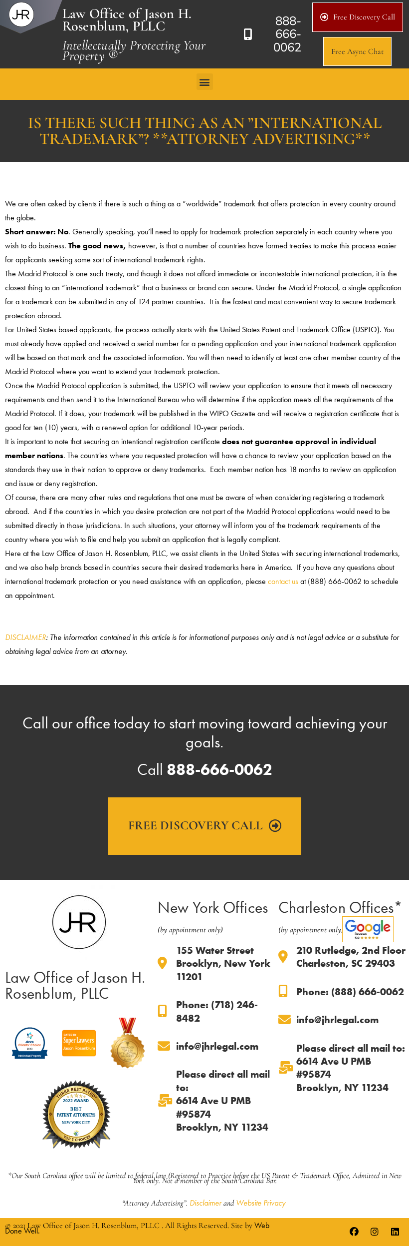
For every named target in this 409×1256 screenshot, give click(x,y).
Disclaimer (205, 1203)
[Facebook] (354, 1232)
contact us (283, 581)
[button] (205, 81)
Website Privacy (260, 1203)
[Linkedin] (395, 1232)
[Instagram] (375, 1232)
